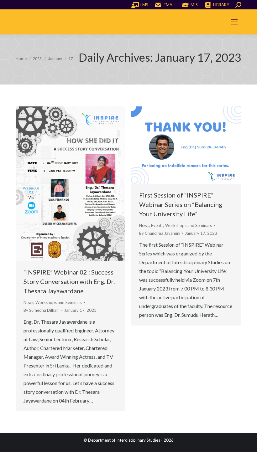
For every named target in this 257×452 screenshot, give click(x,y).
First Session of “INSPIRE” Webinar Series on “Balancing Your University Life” (180, 204)
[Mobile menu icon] (234, 22)
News (29, 302)
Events (157, 225)
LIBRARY (221, 4)
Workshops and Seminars (58, 302)
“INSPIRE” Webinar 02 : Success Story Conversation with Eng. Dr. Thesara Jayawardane (69, 281)
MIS (194, 4)
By (42, 310)
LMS (144, 4)
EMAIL (170, 4)
